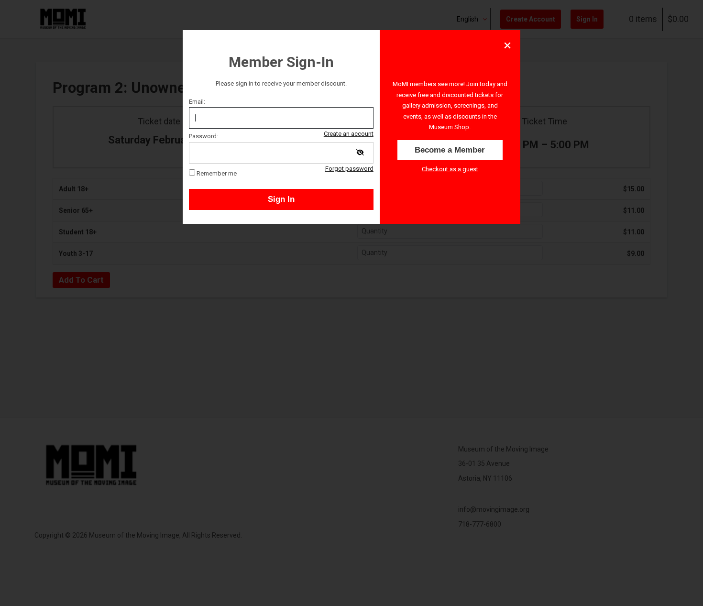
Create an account (348, 133)
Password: (203, 136)
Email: (197, 101)
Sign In (281, 199)
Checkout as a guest (450, 169)
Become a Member (450, 149)
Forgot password (349, 168)
